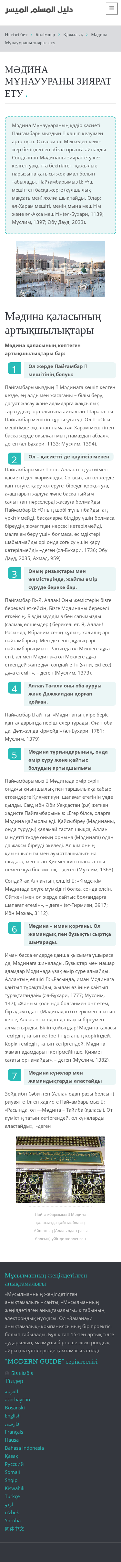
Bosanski (15, 1407)
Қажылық (73, 34)
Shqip (11, 1480)
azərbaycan (17, 1399)
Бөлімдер (45, 34)
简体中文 (14, 1528)
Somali (12, 1472)
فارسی (12, 1423)
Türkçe (12, 1496)
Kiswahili (15, 1488)
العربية (11, 1391)
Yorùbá (13, 1520)
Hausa (12, 1440)
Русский (14, 1464)
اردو (9, 1504)
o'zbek (12, 1512)
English (13, 1415)
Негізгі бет (16, 34)
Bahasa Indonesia (24, 1448)
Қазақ (11, 1456)
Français (14, 1431)
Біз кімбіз (22, 1373)
